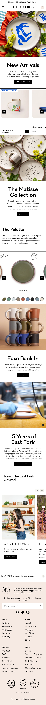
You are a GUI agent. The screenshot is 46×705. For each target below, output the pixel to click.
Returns (6, 658)
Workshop (7, 627)
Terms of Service (10, 668)
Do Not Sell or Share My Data (23, 699)
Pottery (5, 623)
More (27, 647)
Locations (6, 633)
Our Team (29, 633)
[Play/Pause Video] (43, 425)
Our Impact (30, 627)
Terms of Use (22, 600)
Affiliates (29, 665)
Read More (10, 557)
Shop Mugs (23, 375)
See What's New (23, 82)
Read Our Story (23, 464)
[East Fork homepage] (22, 7)
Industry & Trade (33, 658)
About (27, 619)
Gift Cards (7, 630)
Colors (28, 640)
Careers (29, 630)
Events (28, 651)
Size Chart (7, 661)
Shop (4, 619)
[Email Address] (40, 606)
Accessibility (8, 665)
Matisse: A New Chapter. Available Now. (23, 2)
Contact (6, 651)
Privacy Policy (33, 598)
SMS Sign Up (31, 661)
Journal (28, 637)
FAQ (4, 654)
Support (5, 647)
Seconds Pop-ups (33, 654)
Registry (6, 637)
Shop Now (23, 214)
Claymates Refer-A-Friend (33, 669)
